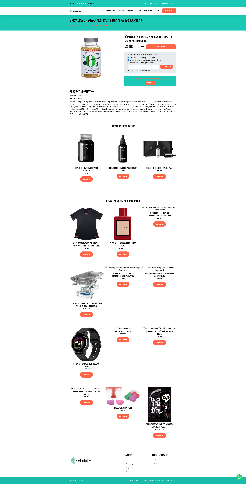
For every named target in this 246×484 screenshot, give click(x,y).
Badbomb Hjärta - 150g (123, 408)
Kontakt (138, 480)
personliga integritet (135, 70)
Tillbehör (82, 95)
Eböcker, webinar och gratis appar (141, 62)
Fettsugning (129, 464)
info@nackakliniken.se (168, 3)
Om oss (130, 11)
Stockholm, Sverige (153, 3)
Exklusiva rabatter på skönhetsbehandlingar (145, 60)
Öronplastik (129, 472)
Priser (121, 11)
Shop (157, 11)
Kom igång (169, 10)
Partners (148, 11)
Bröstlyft (128, 460)
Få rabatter (166, 67)
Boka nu (150, 83)
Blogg (138, 11)
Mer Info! (161, 47)
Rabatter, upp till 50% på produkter (142, 57)
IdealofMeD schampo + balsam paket (159, 168)
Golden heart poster (123, 331)
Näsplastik (129, 468)
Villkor (145, 480)
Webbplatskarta (170, 480)
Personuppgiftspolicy (156, 480)
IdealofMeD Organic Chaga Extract (123, 168)
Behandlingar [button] (109, 11)
